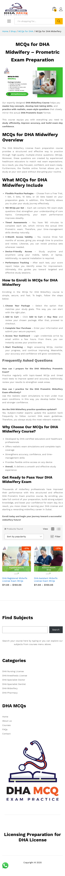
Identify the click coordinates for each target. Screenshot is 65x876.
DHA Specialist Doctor (13, 680)
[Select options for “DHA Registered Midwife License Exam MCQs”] (13, 573)
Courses (6, 725)
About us (7, 721)
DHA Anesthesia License (14, 675)
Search (59, 21)
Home (5, 716)
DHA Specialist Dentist (14, 684)
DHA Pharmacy (10, 692)
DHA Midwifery (10, 688)
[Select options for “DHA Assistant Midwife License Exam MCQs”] (44, 573)
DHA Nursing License (13, 671)
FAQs (4, 729)
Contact (6, 733)
